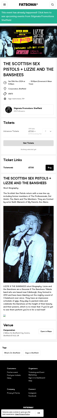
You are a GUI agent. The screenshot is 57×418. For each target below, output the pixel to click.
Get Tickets (28, 143)
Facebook (32, 396)
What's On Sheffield (12, 353)
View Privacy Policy (22, 414)
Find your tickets (14, 375)
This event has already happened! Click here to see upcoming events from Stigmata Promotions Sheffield (27, 16)
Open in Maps (46, 331)
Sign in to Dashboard (36, 378)
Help (30, 381)
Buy (49, 167)
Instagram (32, 393)
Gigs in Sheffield (31, 353)
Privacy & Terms (13, 393)
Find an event (12, 372)
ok (38, 413)
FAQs (9, 378)
